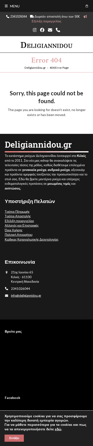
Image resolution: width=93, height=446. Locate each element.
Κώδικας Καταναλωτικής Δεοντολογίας (31, 239)
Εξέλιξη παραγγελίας (19, 221)
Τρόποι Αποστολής (18, 216)
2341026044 (18, 16)
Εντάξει (14, 438)
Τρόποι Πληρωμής (17, 211)
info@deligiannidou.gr (26, 295)
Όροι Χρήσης (13, 230)
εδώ (58, 429)
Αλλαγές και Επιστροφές (22, 225)
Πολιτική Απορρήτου (18, 235)
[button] (12, 6)
